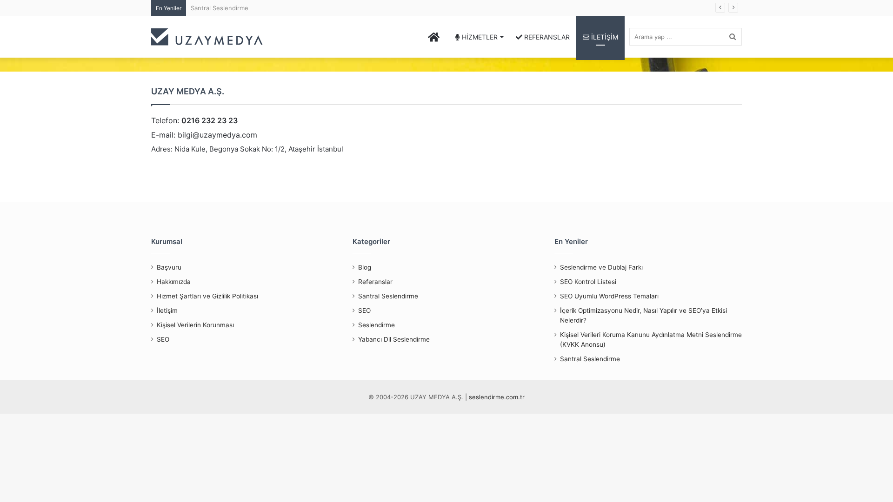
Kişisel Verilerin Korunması (195, 325)
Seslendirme (376, 325)
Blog (364, 267)
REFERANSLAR (546, 37)
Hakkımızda (174, 281)
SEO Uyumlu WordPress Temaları (609, 296)
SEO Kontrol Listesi (588, 281)
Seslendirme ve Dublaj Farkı (601, 267)
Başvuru (169, 267)
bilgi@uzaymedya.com (217, 134)
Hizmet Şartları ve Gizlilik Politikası (207, 296)
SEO (163, 339)
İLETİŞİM (603, 37)
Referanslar (375, 281)
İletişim (167, 310)
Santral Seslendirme (219, 8)
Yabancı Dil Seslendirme (394, 339)
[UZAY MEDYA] (207, 37)
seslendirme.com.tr (497, 397)
